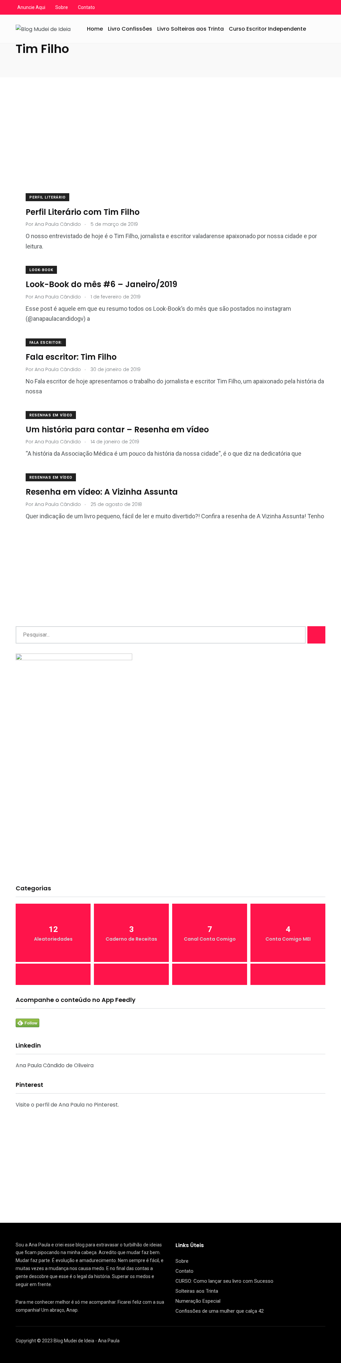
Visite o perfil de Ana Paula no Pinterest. (67, 1105)
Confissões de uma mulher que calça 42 (219, 1311)
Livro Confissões (130, 29)
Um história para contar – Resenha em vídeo (117, 429)
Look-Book (41, 270)
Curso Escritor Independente (267, 29)
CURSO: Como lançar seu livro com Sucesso (224, 1281)
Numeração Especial (197, 1301)
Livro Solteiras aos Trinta (190, 29)
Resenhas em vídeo (50, 415)
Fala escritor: (45, 342)
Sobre (61, 7)
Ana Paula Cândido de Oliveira (55, 1065)
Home (95, 29)
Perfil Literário (47, 197)
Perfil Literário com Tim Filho (83, 211)
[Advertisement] (170, 144)
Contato (86, 7)
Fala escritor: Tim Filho (71, 356)
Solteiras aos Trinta (196, 1291)
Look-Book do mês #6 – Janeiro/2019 (101, 284)
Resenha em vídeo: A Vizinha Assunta (102, 491)
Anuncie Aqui (31, 7)
